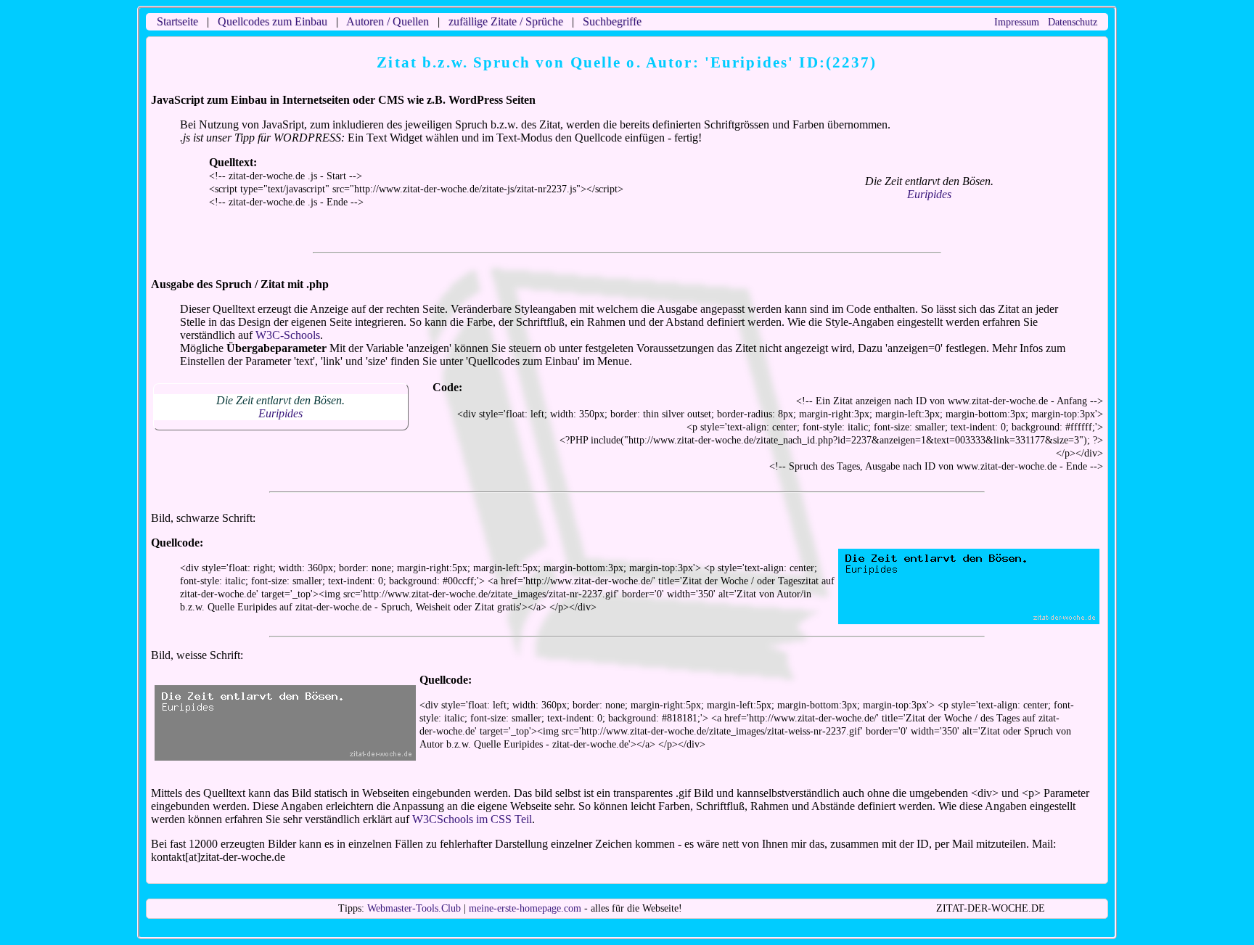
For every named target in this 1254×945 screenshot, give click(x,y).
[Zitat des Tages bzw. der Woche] (285, 754)
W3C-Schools (287, 335)
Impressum (1016, 22)
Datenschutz (1072, 22)
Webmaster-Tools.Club (414, 908)
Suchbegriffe (612, 21)
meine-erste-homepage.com (525, 908)
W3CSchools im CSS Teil (472, 819)
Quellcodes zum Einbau (272, 21)
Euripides (929, 194)
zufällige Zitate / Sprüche (505, 21)
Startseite (177, 21)
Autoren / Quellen (387, 21)
